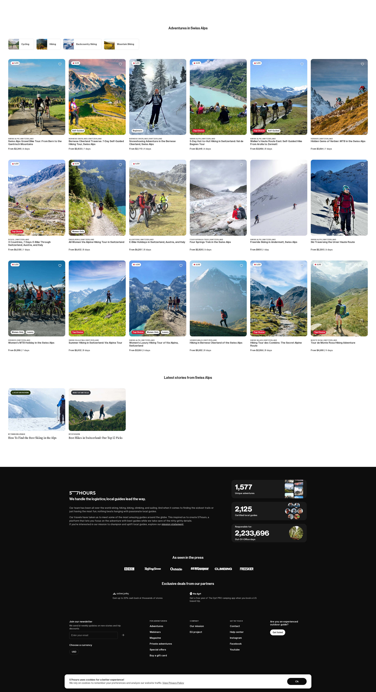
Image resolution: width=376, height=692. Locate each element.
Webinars (155, 632)
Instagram (236, 637)
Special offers (158, 649)
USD (74, 651)
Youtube (235, 649)
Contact (235, 626)
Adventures (156, 626)
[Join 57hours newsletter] (123, 635)
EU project (196, 632)
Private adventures (161, 643)
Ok (297, 681)
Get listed (278, 632)
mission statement (172, 524)
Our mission (197, 626)
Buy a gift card (158, 655)
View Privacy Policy (173, 682)
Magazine (155, 637)
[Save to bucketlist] (60, 64)
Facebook (236, 643)
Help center (237, 632)
